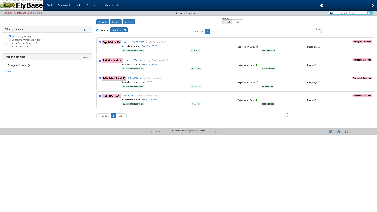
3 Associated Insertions (133, 68)
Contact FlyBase (157, 132)
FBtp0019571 (129, 95)
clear (85, 30)
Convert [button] (102, 21)
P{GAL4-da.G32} (112, 60)
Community (93, 5)
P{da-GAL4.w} (111, 96)
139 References (268, 50)
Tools (50, 5)
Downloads (64, 5)
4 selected (104, 30)
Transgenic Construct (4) (19, 65)
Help (118, 5)
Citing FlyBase (219, 132)
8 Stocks (196, 68)
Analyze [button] (128, 21)
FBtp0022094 (134, 78)
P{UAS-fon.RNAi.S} (114, 78)
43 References (268, 103)
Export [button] (115, 21)
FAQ (188, 132)
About (107, 5)
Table (238, 21)
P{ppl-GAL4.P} (111, 42)
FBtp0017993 (138, 41)
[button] (321, 4)
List (228, 21)
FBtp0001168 (140, 60)
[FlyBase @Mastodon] (322, 131)
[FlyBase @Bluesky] (313, 131)
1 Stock (195, 50)
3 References (267, 86)
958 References (268, 68)
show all (10, 71)
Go (369, 12)
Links (79, 5)
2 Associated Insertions (133, 50)
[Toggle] (6, 43)
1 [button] (207, 31)
